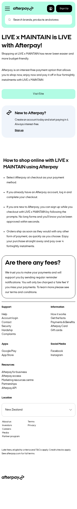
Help (4, 314)
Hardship (7, 330)
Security (6, 326)
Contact (6, 322)
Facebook (57, 351)
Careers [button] (6, 429)
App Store (8, 355)
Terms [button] (31, 422)
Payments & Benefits (63, 322)
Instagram (57, 355)
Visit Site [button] (38, 94)
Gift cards (56, 330)
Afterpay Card (59, 326)
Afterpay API (9, 388)
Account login (10, 318)
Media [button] (5, 433)
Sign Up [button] (64, 8)
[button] (50, 8)
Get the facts (58, 318)
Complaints (9, 334)
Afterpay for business (14, 372)
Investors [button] (7, 425)
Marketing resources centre (17, 380)
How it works (58, 314)
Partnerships (9, 384)
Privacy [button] (32, 425)
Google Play (9, 351)
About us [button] (6, 422)
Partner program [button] (11, 436)
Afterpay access (11, 376)
